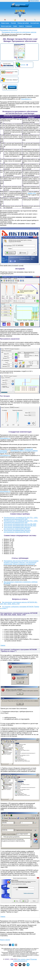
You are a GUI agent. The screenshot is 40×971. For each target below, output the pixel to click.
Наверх (3, 645)
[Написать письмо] (15, 19)
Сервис (15, 26)
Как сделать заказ (23, 959)
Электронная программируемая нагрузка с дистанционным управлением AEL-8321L (17, 531)
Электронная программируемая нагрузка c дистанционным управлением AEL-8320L (17, 528)
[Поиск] (35, 19)
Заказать (12, 87)
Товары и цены (5, 23)
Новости (21, 26)
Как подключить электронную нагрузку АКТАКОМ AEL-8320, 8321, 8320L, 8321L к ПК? (18, 603)
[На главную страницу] (20, 13)
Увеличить (20, 59)
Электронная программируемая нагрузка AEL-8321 (20, 525)
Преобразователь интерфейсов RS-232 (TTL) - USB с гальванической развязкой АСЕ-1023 (21, 518)
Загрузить (23, 64)
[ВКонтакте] (10, 945)
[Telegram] (13, 945)
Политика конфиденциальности (25, 960)
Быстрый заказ (35, 23)
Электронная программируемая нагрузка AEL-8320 (20, 524)
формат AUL (32, 193)
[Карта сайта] (25, 19)
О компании (28, 26)
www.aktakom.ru (26, 99)
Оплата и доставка (6, 26)
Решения (13, 23)
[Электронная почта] (16, 945)
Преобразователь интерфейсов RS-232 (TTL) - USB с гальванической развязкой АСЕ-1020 (21, 521)
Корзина (17, 4)
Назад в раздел (5, 939)
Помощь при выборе (23, 23)
